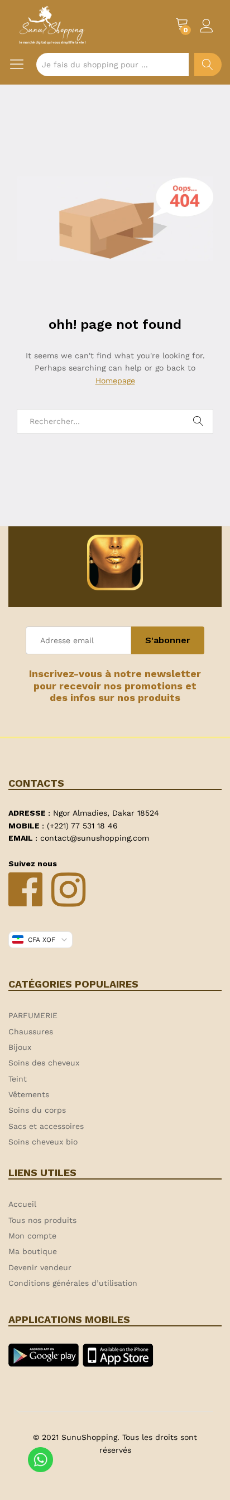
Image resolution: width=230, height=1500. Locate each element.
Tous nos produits (42, 1220)
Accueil (22, 1204)
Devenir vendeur (39, 1267)
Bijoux (19, 1047)
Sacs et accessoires (46, 1126)
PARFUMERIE (33, 1015)
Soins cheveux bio (43, 1141)
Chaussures (30, 1031)
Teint (17, 1078)
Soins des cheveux (43, 1062)
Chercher (208, 64)
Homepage (115, 380)
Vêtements (28, 1094)
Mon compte (32, 1235)
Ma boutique (32, 1251)
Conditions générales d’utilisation (72, 1283)
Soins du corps (37, 1110)
